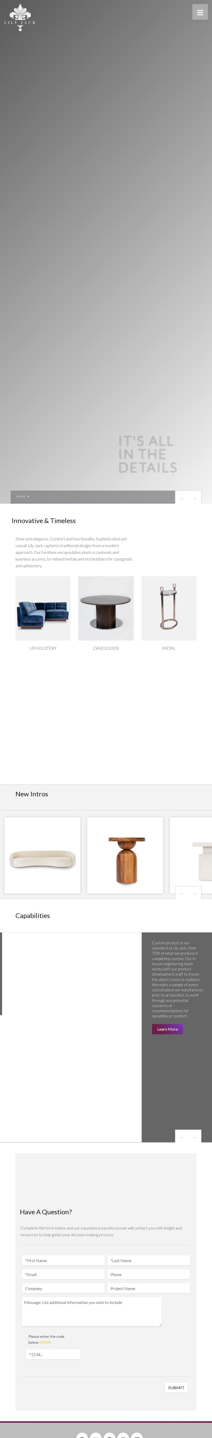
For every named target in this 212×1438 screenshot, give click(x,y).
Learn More (167, 1029)
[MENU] (200, 12)
